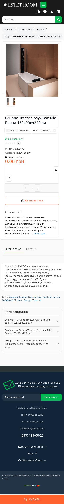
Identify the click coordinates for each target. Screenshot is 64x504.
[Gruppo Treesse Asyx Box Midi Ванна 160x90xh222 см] (32, 70)
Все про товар (13, 249)
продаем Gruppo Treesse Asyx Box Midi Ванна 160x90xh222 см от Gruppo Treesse (31, 298)
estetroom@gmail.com (32, 428)
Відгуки (31, 249)
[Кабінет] (52, 11)
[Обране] (45, 11)
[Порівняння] (38, 11)
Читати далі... (39, 233)
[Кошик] (58, 11)
